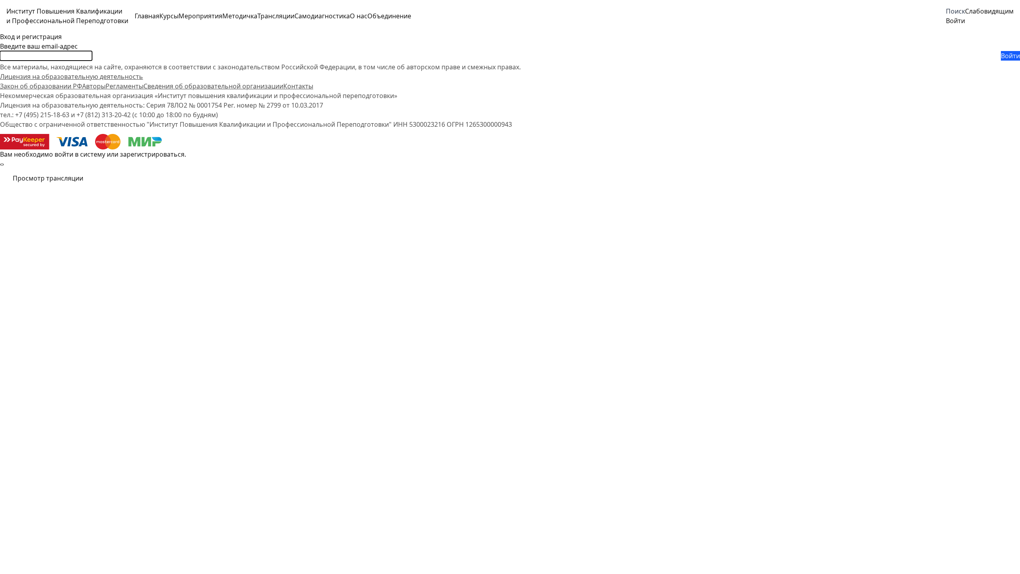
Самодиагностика (322, 16)
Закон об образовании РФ (41, 86)
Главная (147, 16)
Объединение (389, 16)
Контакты (298, 86)
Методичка (239, 16)
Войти (1010, 55)
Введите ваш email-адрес (39, 46)
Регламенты (124, 86)
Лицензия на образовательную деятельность (71, 76)
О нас (358, 16)
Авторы (94, 86)
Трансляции (275, 16)
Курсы (168, 16)
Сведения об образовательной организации (213, 86)
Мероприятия (200, 16)
